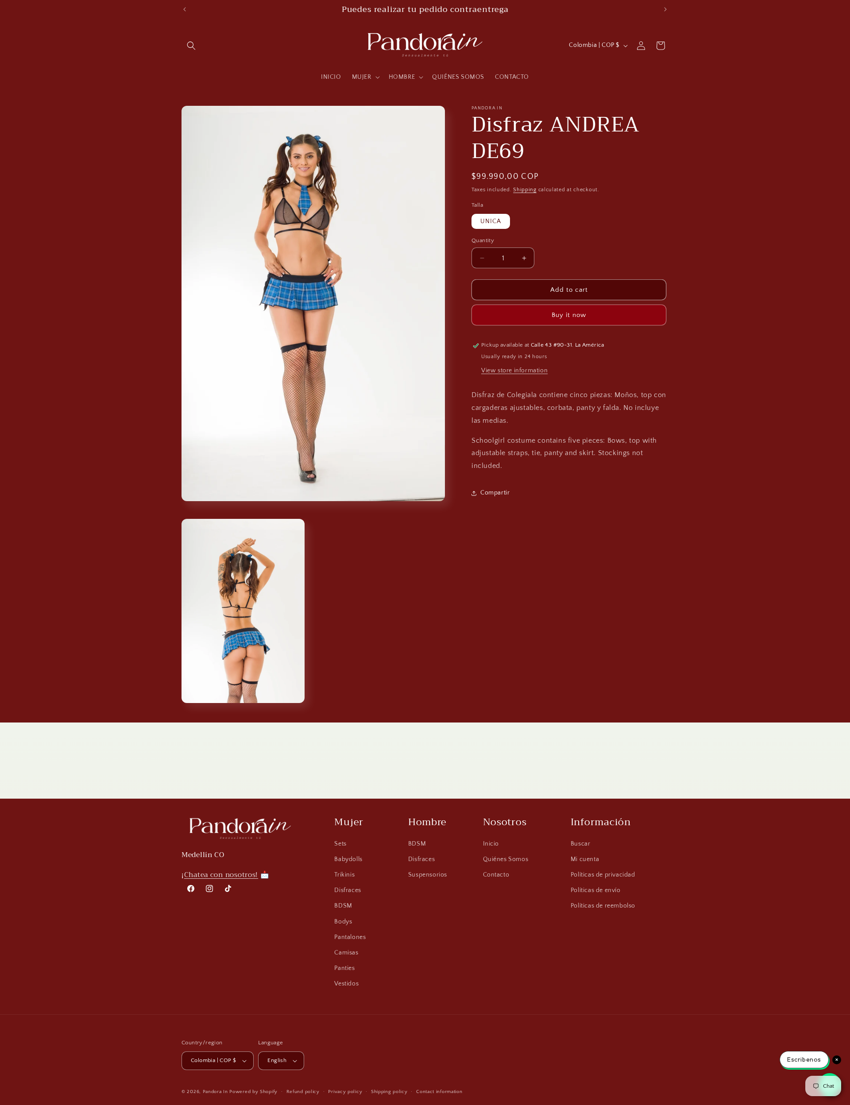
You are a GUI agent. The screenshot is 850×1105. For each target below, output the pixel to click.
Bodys (343, 921)
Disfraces (347, 890)
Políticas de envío (596, 890)
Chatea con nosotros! (221, 875)
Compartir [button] (495, 493)
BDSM (343, 905)
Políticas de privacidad (603, 874)
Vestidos (346, 983)
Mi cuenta (585, 859)
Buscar (581, 843)
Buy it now (569, 315)
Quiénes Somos (506, 859)
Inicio (491, 843)
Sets (340, 843)
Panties (344, 968)
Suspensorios (427, 874)
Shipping (525, 190)
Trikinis (344, 874)
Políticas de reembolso (603, 905)
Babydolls (348, 859)
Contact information (439, 1091)
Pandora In (215, 1091)
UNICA (490, 221)
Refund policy (303, 1091)
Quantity (482, 240)
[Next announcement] (665, 9)
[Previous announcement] (184, 9)
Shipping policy (389, 1091)
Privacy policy (345, 1091)
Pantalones (350, 937)
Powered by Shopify (253, 1091)
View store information (514, 370)
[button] (191, 45)
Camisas (346, 952)
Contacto (496, 874)
